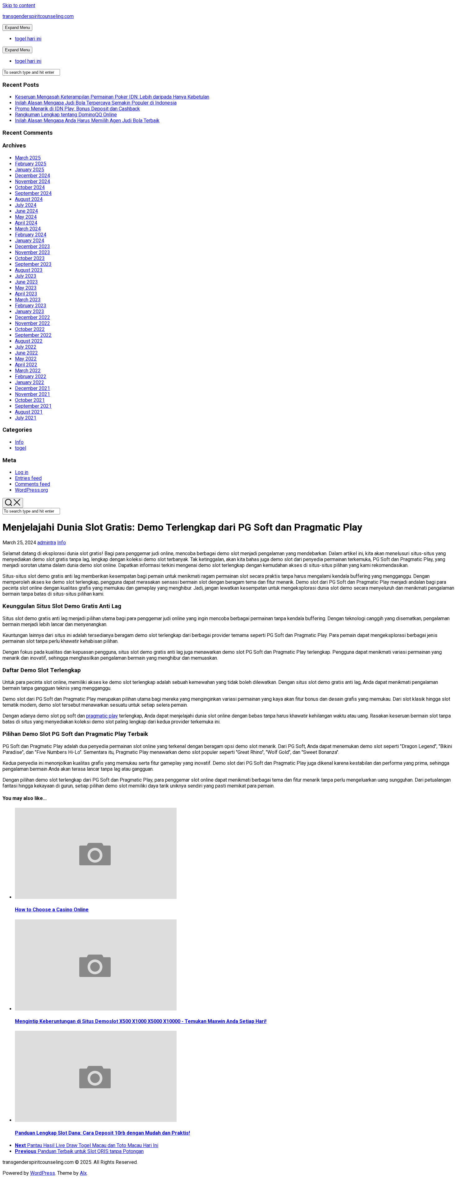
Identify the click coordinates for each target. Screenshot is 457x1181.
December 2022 (32, 317)
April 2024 (26, 223)
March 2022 (28, 371)
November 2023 (32, 252)
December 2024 (32, 176)
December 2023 (32, 246)
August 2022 (29, 341)
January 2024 (29, 241)
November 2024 (32, 181)
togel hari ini (28, 39)
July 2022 (25, 347)
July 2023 (25, 276)
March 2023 (28, 300)
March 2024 (28, 229)
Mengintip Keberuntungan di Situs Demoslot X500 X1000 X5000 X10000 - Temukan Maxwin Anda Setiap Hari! (140, 1021)
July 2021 (25, 418)
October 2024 (30, 187)
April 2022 (26, 365)
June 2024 (26, 211)
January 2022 (29, 382)
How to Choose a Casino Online (52, 910)
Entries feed (28, 478)
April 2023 (26, 294)
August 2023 (29, 270)
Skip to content (18, 5)
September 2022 (33, 335)
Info (19, 442)
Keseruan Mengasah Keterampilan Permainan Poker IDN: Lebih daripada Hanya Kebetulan (112, 97)
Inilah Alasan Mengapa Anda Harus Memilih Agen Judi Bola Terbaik (87, 120)
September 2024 (33, 193)
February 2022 (30, 376)
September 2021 (33, 406)
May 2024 (26, 217)
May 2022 (26, 359)
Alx (83, 1173)
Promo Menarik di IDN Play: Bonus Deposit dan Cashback (77, 109)
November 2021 (32, 394)
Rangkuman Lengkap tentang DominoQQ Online (66, 115)
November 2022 (32, 323)
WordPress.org (31, 490)
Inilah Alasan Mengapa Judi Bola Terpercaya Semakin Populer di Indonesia (96, 103)
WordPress (42, 1173)
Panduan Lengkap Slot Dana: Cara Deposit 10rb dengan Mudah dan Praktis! (102, 1133)
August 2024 (29, 199)
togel (20, 448)
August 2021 (29, 412)
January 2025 (29, 170)
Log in (21, 472)
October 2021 (30, 400)
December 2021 (32, 388)
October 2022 (30, 329)
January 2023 (29, 311)
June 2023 (26, 282)
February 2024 (30, 235)
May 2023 (26, 288)
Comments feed (32, 484)
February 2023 (30, 306)
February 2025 (30, 164)
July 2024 (25, 205)
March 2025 (28, 158)
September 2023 (33, 264)
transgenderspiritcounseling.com (38, 16)
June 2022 (26, 353)
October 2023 (30, 258)
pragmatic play (102, 716)
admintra (46, 543)
